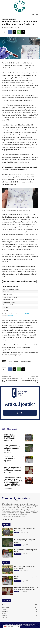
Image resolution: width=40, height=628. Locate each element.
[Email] (23, 32)
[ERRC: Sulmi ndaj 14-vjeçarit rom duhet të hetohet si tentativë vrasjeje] (29, 448)
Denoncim (5, 19)
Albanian (9, 626)
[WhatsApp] (19, 32)
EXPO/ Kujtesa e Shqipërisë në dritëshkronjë (10, 436)
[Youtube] (11, 519)
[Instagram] (6, 519)
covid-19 (10, 361)
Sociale (16, 532)
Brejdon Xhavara (8, 27)
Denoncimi (16, 361)
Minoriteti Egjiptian (26, 361)
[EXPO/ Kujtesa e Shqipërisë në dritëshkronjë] (29, 437)
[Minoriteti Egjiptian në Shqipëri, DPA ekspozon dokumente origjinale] (29, 470)
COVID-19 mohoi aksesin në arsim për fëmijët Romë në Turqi (29, 380)
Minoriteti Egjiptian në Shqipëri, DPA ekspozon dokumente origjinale (13, 469)
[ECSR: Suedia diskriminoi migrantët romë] (29, 459)
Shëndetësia (12, 19)
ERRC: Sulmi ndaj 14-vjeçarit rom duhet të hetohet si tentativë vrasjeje (12, 448)
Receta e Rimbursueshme (9, 364)
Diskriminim (18, 545)
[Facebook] (10, 32)
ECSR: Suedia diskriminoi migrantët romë (14, 458)
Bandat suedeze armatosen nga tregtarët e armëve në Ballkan (10, 380)
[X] (14, 32)
